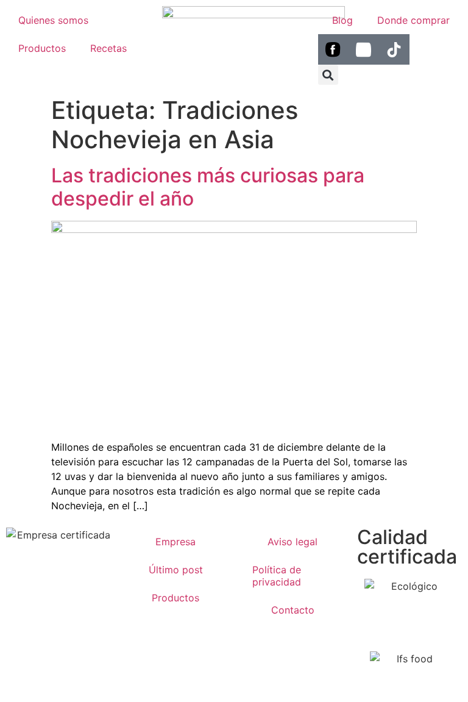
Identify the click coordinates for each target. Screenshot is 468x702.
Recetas (108, 48)
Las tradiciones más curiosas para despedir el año (207, 186)
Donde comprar (413, 20)
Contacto (292, 610)
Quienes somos (53, 20)
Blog (342, 20)
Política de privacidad (276, 576)
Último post (176, 570)
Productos (42, 48)
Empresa (175, 541)
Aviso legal (292, 541)
